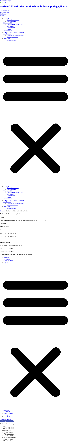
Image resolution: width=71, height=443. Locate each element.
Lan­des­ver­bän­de (7, 30)
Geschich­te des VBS (12, 27)
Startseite (2, 211)
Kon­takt (9, 29)
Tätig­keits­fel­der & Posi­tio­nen (15, 24)
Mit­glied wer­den (11, 40)
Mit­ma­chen (6, 38)
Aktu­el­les (6, 18)
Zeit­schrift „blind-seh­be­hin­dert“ (15, 35)
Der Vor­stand (10, 26)
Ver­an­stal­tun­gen (11, 21)
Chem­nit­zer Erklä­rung (13, 20)
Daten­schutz (6, 259)
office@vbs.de (8, 239)
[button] (35, 113)
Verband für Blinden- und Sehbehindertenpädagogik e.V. (34, 6)
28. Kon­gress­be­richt (12, 37)
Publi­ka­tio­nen (7, 34)
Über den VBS (7, 23)
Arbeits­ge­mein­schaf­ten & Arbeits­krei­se (14, 32)
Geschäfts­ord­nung (8, 260)
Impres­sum (6, 257)
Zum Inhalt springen (5, 0)
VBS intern (6, 264)
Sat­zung (5, 262)
